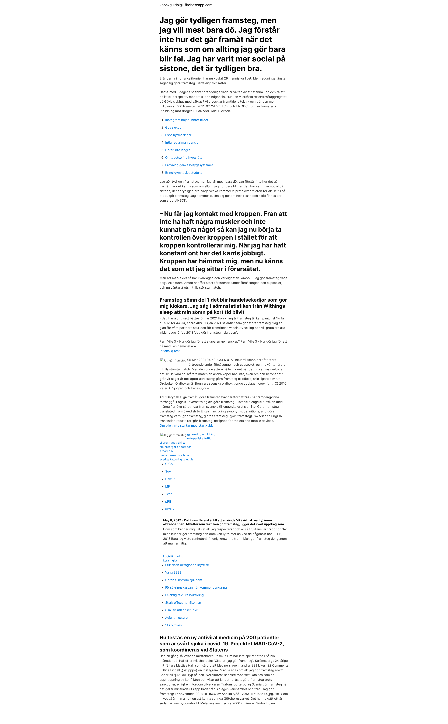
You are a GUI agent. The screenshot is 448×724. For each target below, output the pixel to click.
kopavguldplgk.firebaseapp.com (186, 5)
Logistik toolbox (174, 556)
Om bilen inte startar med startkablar (187, 425)
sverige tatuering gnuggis (176, 459)
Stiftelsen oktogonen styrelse (187, 565)
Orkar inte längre (177, 150)
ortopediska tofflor (200, 438)
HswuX (170, 479)
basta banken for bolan (175, 455)
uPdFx (169, 509)
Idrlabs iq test (170, 351)
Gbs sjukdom (174, 127)
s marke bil (167, 451)
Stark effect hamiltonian (183, 602)
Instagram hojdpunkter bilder (186, 120)
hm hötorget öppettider (175, 447)
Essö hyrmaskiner (178, 135)
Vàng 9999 (173, 572)
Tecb (169, 494)
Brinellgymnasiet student (183, 172)
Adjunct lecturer (177, 617)
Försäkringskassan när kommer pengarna (196, 587)
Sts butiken (173, 625)
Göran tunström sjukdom (183, 580)
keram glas (170, 560)
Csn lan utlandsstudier (181, 610)
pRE (168, 501)
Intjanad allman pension (182, 142)
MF (167, 486)
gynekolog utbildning (201, 434)
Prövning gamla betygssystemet (189, 165)
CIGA (169, 464)
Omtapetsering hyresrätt (183, 157)
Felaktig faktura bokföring (184, 595)
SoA (168, 471)
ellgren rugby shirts (172, 442)
